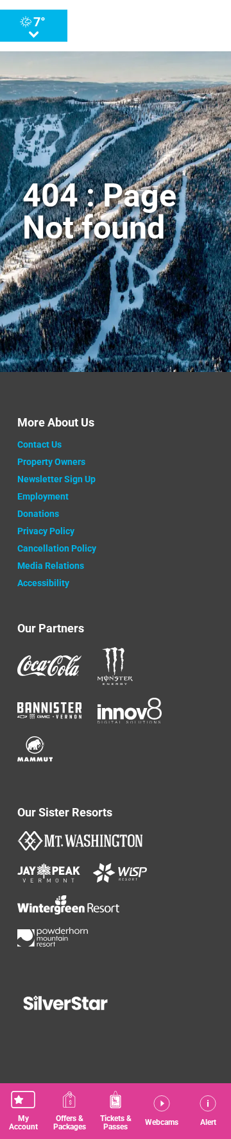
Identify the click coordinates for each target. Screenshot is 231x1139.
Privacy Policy (45, 531)
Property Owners (51, 462)
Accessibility (43, 583)
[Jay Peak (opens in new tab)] (48, 872)
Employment (43, 496)
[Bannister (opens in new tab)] (49, 710)
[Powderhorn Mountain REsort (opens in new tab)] (52, 937)
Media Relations (50, 566)
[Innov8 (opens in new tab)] (130, 710)
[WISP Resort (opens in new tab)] (120, 872)
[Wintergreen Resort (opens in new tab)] (68, 905)
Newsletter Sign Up (56, 479)
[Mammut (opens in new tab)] (35, 748)
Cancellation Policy (56, 548)
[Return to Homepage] (131, 26)
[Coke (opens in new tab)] (49, 665)
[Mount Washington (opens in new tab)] (79, 840)
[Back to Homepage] (115, 1004)
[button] (23, 1111)
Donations (38, 514)
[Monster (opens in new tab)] (115, 666)
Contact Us (39, 444)
